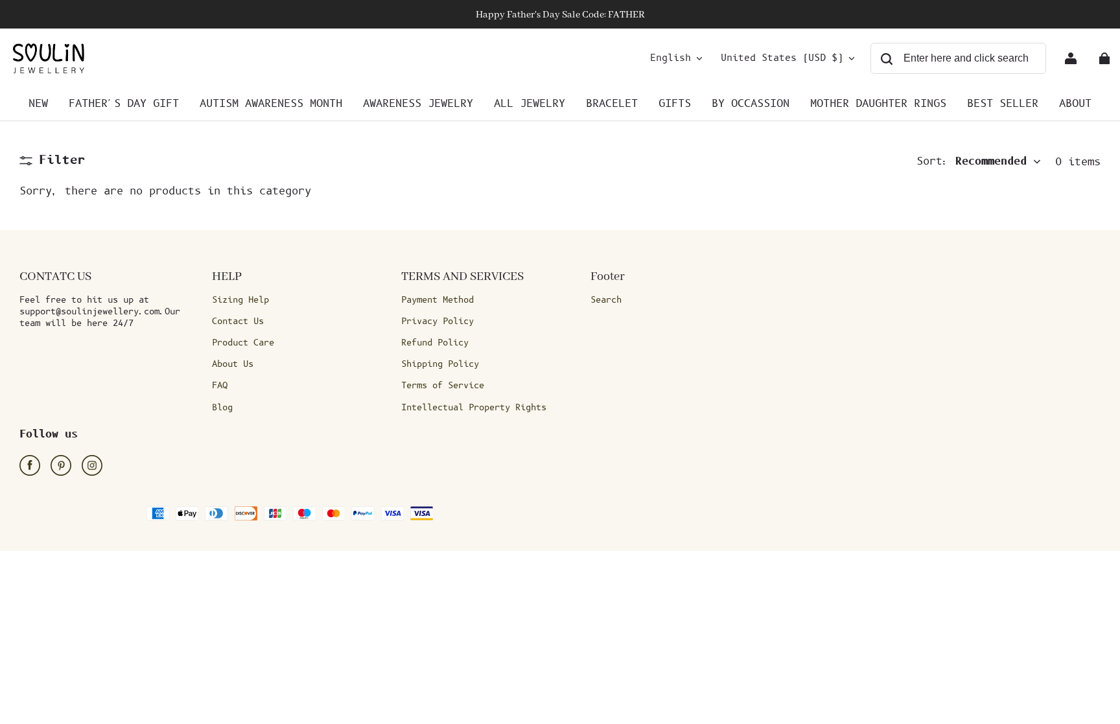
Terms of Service (442, 385)
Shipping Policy (440, 364)
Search (606, 300)
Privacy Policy (437, 321)
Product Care (243, 343)
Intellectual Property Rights (473, 408)
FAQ (220, 385)
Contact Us (238, 321)
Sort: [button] (971, 161)
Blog (222, 408)
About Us (232, 364)
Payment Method (437, 300)
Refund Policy (435, 343)
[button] (52, 160)
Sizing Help (240, 300)
